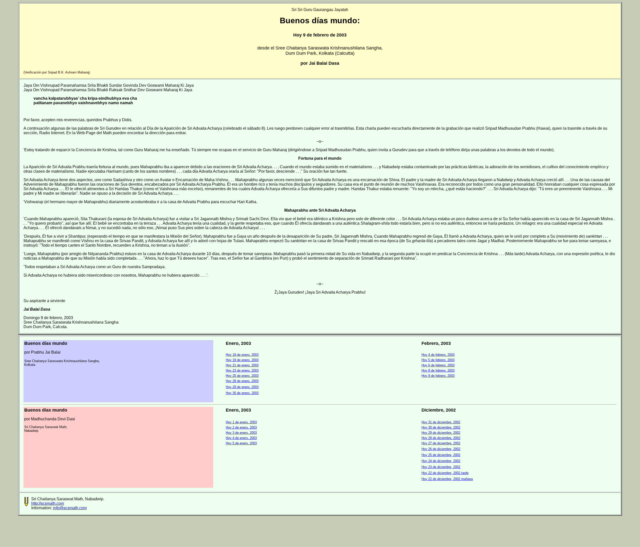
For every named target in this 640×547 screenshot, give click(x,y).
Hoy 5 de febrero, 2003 (438, 360)
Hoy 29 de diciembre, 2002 (441, 433)
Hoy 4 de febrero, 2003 (438, 355)
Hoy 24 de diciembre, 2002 (441, 461)
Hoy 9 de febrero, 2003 (438, 376)
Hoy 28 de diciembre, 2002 (441, 438)
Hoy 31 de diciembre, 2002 (441, 422)
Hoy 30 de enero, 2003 (242, 393)
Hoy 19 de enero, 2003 (242, 360)
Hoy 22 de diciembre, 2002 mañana (447, 479)
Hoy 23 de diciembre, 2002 (441, 467)
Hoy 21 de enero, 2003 (242, 365)
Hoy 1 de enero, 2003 (241, 422)
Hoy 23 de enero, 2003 (242, 370)
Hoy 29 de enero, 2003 (242, 387)
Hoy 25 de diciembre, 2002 (441, 455)
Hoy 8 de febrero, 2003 (438, 370)
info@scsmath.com (70, 508)
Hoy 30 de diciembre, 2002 (441, 427)
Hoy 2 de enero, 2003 (241, 427)
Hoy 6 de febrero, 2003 (438, 365)
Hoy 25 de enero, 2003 (242, 376)
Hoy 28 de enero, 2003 (242, 381)
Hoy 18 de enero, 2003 (242, 355)
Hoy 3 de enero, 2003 (241, 433)
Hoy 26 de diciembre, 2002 (441, 449)
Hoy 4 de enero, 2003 (241, 438)
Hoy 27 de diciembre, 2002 (441, 443)
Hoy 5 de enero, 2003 (241, 443)
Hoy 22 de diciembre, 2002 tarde (445, 473)
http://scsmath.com (47, 503)
